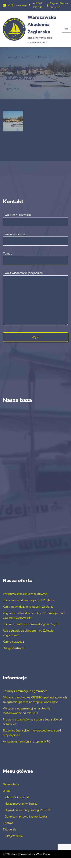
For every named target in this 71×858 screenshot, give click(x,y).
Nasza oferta (11, 784)
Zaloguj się (9, 829)
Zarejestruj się (14, 836)
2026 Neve (10, 854)
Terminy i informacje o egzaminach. (25, 691)
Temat (7, 253)
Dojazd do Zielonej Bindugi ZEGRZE (28, 810)
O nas (6, 791)
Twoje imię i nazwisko (17, 215)
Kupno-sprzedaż (13, 642)
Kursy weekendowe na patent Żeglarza (28, 600)
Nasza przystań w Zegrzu (21, 804)
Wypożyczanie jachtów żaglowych (25, 594)
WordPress (43, 854)
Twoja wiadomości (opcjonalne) (23, 273)
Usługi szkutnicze (14, 648)
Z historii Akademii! (17, 797)
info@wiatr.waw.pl (17, 5)
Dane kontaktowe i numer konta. (26, 816)
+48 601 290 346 (37, 5)
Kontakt (8, 823)
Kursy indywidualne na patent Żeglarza (28, 607)
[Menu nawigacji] (66, 29)
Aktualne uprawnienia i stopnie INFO (26, 741)
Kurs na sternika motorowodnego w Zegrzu (31, 624)
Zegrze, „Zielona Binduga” (59, 5)
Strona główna (15, 57)
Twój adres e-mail (14, 234)
